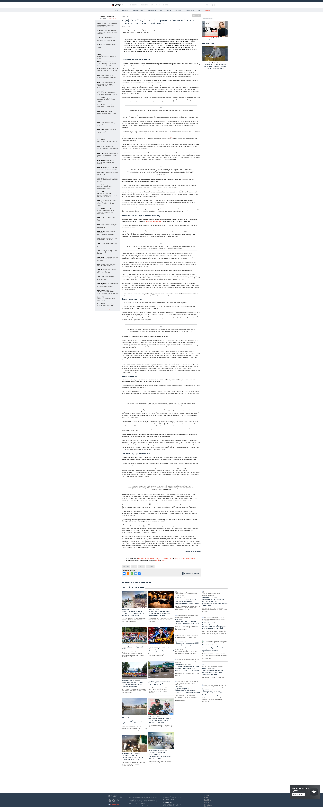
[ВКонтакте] (194, 15)
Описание (206, 802)
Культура (141, 566)
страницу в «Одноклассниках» (185, 558)
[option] (215, 29)
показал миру (167, 137)
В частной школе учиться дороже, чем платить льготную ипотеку (105, 277)
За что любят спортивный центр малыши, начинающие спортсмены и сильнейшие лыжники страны (134, 687)
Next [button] (226, 29)
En (212, 5)
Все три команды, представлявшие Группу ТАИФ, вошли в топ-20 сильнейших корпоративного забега (187, 604)
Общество (208, 10)
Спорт (199, 10)
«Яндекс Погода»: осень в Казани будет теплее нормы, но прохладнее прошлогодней (107, 284)
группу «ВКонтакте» (157, 558)
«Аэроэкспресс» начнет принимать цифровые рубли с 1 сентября (107, 251)
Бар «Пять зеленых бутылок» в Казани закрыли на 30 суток (106, 219)
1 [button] (211, 38)
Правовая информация (207, 800)
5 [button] (220, 62)
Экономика (125, 10)
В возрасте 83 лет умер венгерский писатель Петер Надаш (107, 168)
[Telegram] (135, 573)
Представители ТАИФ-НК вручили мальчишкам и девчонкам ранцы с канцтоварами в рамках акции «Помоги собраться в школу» (133, 651)
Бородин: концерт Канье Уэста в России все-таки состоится (106, 162)
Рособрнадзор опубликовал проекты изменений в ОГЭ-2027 (107, 99)
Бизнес (169, 10)
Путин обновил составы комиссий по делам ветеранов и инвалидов (107, 258)
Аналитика (115, 10)
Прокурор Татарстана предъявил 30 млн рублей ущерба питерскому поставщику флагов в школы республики (214, 630)
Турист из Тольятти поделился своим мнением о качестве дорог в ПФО (107, 70)
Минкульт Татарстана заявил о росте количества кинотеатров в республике (107, 32)
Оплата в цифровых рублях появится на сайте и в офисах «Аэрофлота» (106, 106)
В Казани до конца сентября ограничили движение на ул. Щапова (106, 45)
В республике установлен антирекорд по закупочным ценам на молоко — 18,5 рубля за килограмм (133, 760)
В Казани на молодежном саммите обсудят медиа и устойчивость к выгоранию (107, 291)
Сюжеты (165, 5)
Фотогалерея (143, 5)
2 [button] (213, 38)
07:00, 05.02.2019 (126, 26)
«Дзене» (164, 560)
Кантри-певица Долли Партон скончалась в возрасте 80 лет (107, 245)
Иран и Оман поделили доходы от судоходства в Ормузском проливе (107, 179)
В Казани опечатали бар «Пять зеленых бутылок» (106, 264)
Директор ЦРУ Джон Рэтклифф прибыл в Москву (106, 304)
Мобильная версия (168, 800)
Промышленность (138, 10)
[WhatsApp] (132, 573)
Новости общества (107, 16)
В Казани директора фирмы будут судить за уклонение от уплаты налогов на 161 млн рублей (106, 203)
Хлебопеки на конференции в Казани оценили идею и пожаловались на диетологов (214, 696)
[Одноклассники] (198, 15)
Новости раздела (107, 309)
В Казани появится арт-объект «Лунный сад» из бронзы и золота (107, 141)
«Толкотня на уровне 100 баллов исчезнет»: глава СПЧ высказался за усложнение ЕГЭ (106, 39)
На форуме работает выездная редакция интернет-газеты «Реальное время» (160, 757)
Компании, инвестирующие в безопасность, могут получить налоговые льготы (107, 92)
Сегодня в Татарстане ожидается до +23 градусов (107, 238)
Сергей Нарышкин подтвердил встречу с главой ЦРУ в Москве (107, 56)
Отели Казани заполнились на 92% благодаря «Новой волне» (106, 298)
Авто (161, 10)
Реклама (206, 797)
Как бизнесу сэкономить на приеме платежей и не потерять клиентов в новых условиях (215, 605)
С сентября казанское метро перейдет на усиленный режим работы (107, 225)
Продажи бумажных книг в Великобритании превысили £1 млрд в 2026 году (107, 130)
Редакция (206, 795)
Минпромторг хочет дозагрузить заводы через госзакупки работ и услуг (106, 186)
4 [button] (219, 38)
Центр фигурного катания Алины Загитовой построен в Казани (107, 148)
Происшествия (206, 645)
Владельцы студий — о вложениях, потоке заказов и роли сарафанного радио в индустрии (160, 616)
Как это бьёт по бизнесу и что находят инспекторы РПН (213, 675)
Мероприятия (189, 10)
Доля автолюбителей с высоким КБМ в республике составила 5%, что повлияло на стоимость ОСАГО (188, 625)
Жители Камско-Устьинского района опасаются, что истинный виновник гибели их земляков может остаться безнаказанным (187, 694)
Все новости (112, 18)
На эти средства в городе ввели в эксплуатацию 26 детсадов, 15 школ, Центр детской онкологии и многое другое (134, 724)
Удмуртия (150, 566)
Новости (133, 5)
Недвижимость (151, 10)
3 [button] (216, 38)
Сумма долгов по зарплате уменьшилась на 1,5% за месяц (107, 123)
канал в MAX (168, 558)
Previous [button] (203, 29)
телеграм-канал (143, 558)
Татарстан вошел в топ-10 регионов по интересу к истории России (106, 77)
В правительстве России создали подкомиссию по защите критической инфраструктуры (106, 63)
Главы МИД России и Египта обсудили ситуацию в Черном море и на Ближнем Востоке (106, 85)
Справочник (155, 5)
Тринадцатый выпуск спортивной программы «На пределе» (161, 651)
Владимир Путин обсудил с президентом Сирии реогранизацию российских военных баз (105, 211)
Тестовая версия (167, 802)
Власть (134, 566)
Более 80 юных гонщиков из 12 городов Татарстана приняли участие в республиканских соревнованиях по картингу (160, 686)
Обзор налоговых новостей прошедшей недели (187, 671)
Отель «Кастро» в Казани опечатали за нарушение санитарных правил (106, 113)
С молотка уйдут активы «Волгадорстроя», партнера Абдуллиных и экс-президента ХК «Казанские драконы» (134, 616)
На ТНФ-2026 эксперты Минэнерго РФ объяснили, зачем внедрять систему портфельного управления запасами (187, 648)
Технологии (178, 10)
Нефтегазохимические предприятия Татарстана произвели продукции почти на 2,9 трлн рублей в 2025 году (107, 194)
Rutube (157, 560)
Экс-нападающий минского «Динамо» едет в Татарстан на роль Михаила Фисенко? (160, 722)
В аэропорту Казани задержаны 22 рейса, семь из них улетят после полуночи (106, 271)
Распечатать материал (192, 573)
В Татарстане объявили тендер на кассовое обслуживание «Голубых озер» (107, 155)
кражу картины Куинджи (153, 221)
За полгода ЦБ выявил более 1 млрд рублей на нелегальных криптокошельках (107, 25)
